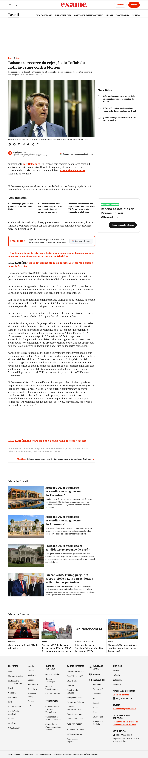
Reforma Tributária (75, 671)
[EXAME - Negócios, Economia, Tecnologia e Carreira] (74, 5)
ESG (10, 702)
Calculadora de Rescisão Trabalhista (52, 709)
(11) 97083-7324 (124, 735)
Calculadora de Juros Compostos (52, 718)
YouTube (116, 670)
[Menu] (10, 5)
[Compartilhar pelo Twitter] (28, 144)
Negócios (12, 723)
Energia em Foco (74, 697)
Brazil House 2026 (75, 676)
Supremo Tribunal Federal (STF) (53, 448)
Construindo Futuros (72, 691)
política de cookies (43, 754)
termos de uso (27, 754)
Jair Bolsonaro (80, 448)
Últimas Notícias (15, 676)
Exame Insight (14, 706)
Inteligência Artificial (13, 712)
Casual (31, 670)
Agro (95, 712)
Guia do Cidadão (44, 15)
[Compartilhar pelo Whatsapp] (9, 144)
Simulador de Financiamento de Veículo (53, 727)
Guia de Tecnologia (50, 680)
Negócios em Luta (75, 714)
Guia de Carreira (52, 694)
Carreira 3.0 (98, 689)
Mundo (31, 666)
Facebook (117, 684)
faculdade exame (97, 667)
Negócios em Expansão (72, 740)
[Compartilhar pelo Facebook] (14, 144)
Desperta (97, 694)
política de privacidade (62, 754)
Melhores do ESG (74, 734)
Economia (12, 697)
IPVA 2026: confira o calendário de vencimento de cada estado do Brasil (119, 109)
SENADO (136, 15)
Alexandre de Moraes (19, 451)
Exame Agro (33, 684)
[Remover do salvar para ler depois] (37, 144)
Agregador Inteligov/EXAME (88, 15)
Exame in (97, 684)
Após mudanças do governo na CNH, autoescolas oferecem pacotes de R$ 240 (119, 99)
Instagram (117, 680)
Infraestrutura (63, 15)
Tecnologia (32, 689)
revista (96, 674)
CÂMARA (109, 15)
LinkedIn (116, 675)
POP (29, 706)
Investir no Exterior (75, 702)
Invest (11, 718)
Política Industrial (75, 718)
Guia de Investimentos (51, 687)
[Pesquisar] (16, 5)
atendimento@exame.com (124, 709)
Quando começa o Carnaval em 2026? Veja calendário (119, 119)
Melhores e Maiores (75, 730)
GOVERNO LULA (123, 15)
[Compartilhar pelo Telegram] (23, 144)
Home (10, 58)
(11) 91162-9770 (124, 698)
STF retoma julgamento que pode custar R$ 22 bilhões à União (20, 206)
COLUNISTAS (14, 728)
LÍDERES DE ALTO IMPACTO (15, 682)
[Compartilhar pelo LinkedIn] (19, 144)
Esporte (31, 680)
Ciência (31, 701)
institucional (14, 754)
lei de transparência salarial (85, 754)
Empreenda (98, 717)
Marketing (32, 675)
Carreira (12, 693)
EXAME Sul (72, 681)
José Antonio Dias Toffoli (46, 451)
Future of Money (32, 695)
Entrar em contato (121, 695)
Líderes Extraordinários (74, 708)
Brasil (13, 14)
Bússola (70, 685)
